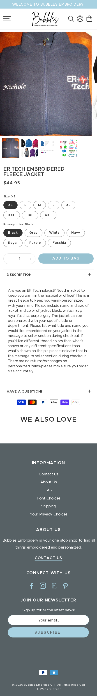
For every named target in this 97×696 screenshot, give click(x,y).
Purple (35, 242)
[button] (71, 18)
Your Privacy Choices (48, 514)
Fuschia (59, 242)
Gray (33, 232)
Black (13, 232)
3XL (30, 215)
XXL (11, 215)
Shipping (48, 506)
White (54, 232)
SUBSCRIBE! (48, 632)
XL (68, 205)
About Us (48, 482)
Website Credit (50, 689)
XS (10, 205)
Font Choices (48, 498)
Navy (75, 232)
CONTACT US (48, 558)
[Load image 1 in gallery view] (10, 148)
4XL (48, 215)
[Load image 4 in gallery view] (68, 148)
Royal (13, 242)
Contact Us (48, 474)
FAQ (48, 490)
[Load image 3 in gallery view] (49, 148)
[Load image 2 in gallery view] (30, 148)
